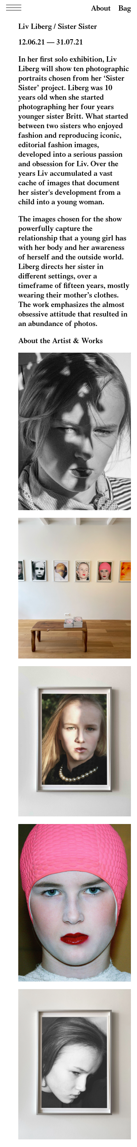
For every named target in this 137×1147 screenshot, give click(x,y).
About (101, 7)
